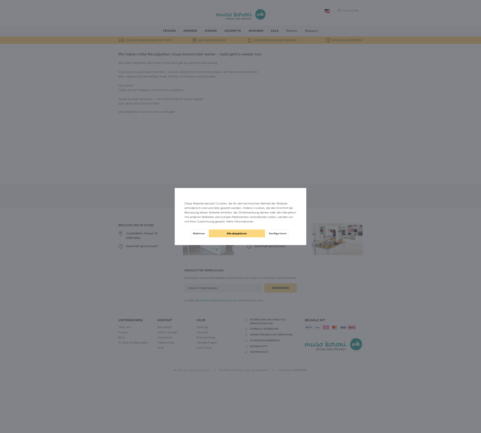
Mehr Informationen (239, 221)
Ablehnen (199, 233)
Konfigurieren (278, 233)
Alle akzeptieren (237, 233)
